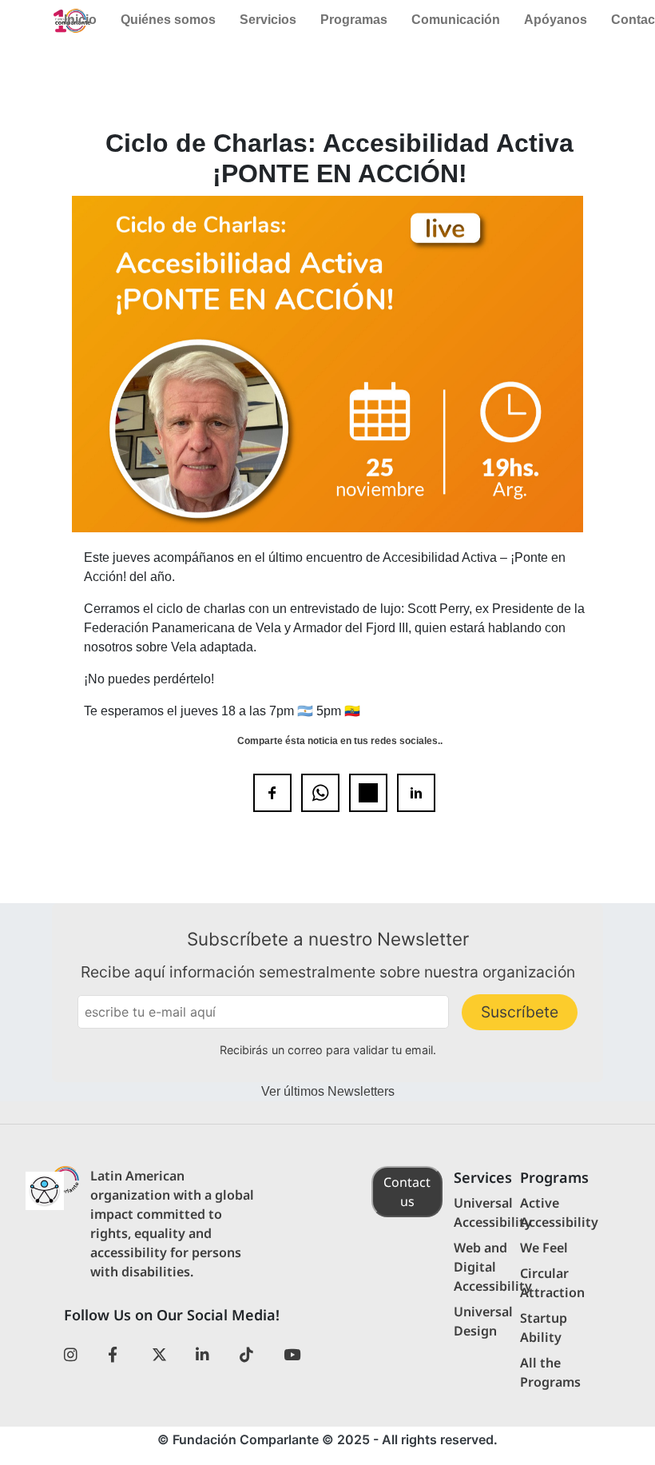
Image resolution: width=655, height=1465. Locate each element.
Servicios (268, 19)
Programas (353, 19)
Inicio (80, 19)
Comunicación (455, 19)
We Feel (544, 1247)
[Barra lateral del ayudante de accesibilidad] (45, 1191)
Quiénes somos (168, 19)
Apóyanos (555, 19)
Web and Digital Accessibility (493, 1267)
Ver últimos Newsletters (328, 1091)
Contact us (407, 1191)
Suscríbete (519, 1011)
